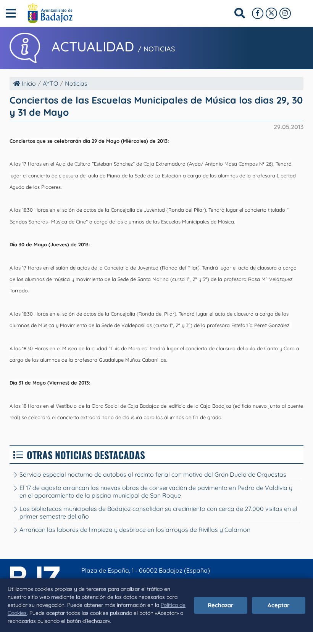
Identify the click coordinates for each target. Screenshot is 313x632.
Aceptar (279, 605)
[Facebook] (257, 13)
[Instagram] (285, 13)
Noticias (76, 83)
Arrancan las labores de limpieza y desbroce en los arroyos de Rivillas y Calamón (134, 529)
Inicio (28, 83)
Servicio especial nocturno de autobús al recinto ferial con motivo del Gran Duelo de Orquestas (152, 474)
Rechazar (221, 605)
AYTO (50, 83)
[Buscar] (239, 13)
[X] (271, 13)
